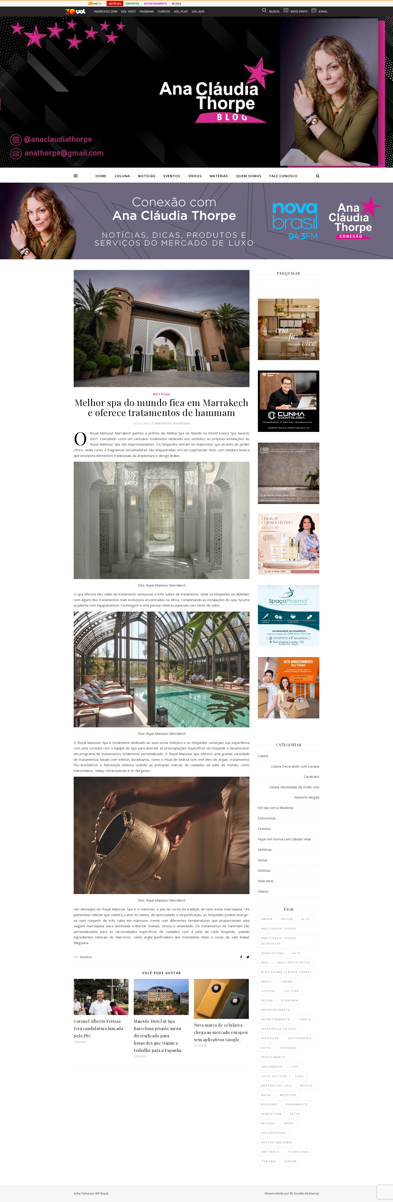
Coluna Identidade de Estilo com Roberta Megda (294, 792)
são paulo (270, 1151)
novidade (269, 1104)
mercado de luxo (276, 1085)
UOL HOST (128, 11)
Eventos (172, 176)
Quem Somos (248, 176)
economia (289, 1000)
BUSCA (274, 11)
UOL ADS (198, 11)
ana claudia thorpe (278, 928)
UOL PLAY (181, 11)
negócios (288, 1095)
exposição (270, 1038)
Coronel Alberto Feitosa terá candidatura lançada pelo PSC (98, 1028)
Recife (295, 1114)
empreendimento (276, 1009)
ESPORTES (132, 3)
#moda (267, 919)
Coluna (122, 176)
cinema (287, 981)
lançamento (272, 1066)
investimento (273, 1057)
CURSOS (164, 11)
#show (287, 919)
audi (265, 962)
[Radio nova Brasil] (196, 258)
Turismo (268, 1161)
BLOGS (176, 3)
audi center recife (293, 962)
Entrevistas (267, 818)
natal (266, 1095)
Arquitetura (272, 953)
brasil (266, 981)
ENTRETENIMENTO (155, 3)
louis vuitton (274, 1076)
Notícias (146, 176)
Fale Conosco (283, 176)
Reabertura (271, 1114)
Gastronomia (300, 1038)
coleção (268, 991)
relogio (268, 1123)
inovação (288, 1047)
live (294, 1066)
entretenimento (275, 1019)
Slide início (266, 881)
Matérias (219, 176)
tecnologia (298, 1151)
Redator (86, 957)
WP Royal (101, 1193)
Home (101, 176)
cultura (291, 991)
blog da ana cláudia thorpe (286, 972)
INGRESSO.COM (105, 11)
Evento (305, 1019)
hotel (266, 1047)
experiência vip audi (279, 1029)
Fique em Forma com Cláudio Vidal (284, 839)
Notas (262, 860)
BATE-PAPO (299, 11)
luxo (299, 1076)
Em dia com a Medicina (275, 807)
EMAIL (323, 11)
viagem (291, 1161)
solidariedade (273, 1132)
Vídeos (195, 176)
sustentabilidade (277, 1142)
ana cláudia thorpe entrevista (278, 940)
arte (296, 953)
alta (305, 919)
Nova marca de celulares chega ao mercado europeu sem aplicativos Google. (221, 1032)
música (306, 1085)
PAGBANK (147, 11)
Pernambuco (297, 1104)
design (267, 1000)
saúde (289, 1123)
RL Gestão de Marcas (304, 1193)
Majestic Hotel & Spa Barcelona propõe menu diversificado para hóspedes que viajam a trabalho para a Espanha (157, 1035)
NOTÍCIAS (115, 3)
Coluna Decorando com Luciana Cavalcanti (295, 771)
